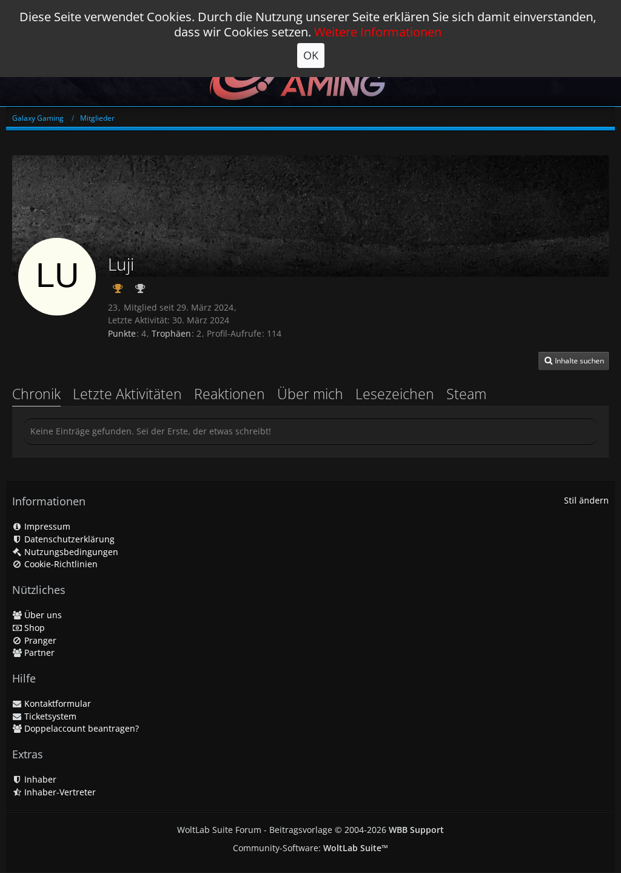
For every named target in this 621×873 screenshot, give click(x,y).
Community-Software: (310, 848)
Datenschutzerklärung (68, 539)
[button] (574, 361)
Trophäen (171, 333)
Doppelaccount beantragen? (80, 728)
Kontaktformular (56, 703)
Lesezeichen (394, 393)
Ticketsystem (49, 716)
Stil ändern (586, 500)
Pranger (39, 640)
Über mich (310, 393)
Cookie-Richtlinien (60, 564)
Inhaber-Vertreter (59, 792)
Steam (466, 393)
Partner (38, 652)
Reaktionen (229, 393)
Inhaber (39, 779)
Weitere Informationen (377, 32)
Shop (33, 627)
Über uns (42, 615)
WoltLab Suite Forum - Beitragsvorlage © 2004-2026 (310, 829)
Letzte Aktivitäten (127, 393)
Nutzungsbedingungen (70, 552)
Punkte (122, 333)
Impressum (46, 526)
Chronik (36, 393)
